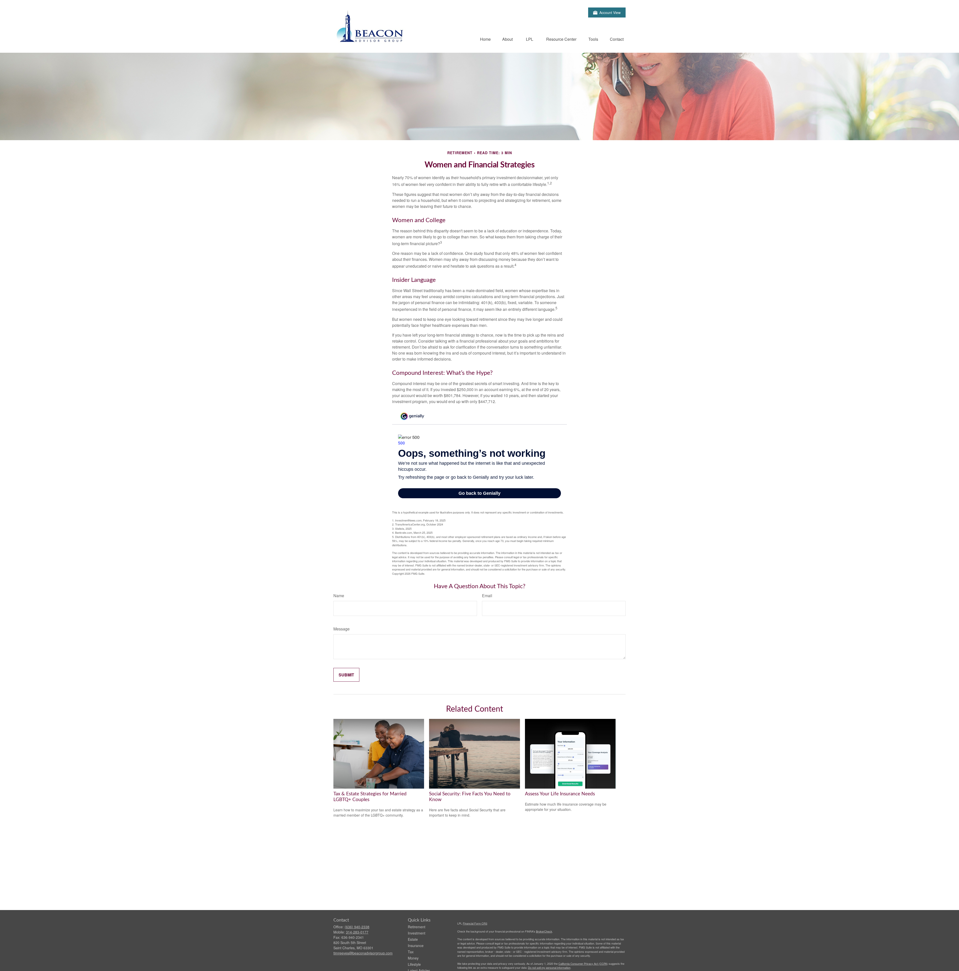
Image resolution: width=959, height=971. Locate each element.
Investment (416, 933)
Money (413, 958)
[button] (485, 39)
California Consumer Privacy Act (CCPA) (583, 964)
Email (487, 595)
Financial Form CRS (475, 923)
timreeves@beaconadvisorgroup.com (363, 953)
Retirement (416, 926)
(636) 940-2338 (357, 926)
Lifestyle (414, 964)
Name (338, 595)
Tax (411, 951)
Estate (413, 939)
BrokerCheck (544, 931)
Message (341, 629)
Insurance (416, 945)
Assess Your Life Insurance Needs (560, 794)
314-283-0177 (357, 932)
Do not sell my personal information (549, 968)
